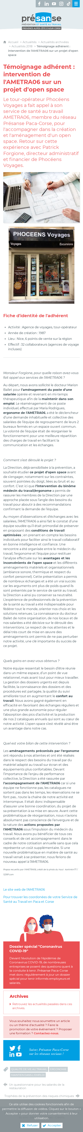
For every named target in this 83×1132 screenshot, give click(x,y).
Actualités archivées (55, 42)
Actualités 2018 (22, 46)
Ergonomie (58, 1069)
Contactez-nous (46, 1033)
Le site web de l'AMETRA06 (24, 889)
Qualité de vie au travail (29, 1069)
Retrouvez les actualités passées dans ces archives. (42, 1006)
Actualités (29, 42)
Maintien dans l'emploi (28, 1075)
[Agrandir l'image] (41, 197)
